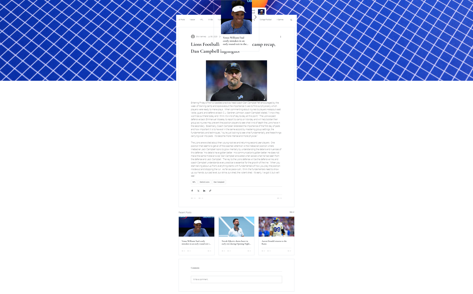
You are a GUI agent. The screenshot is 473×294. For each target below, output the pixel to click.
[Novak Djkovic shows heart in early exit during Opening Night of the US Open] (236, 227)
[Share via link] (210, 190)
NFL (201, 20)
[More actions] (280, 36)
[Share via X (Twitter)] (198, 190)
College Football (266, 20)
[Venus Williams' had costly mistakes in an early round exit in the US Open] (196, 227)
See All (292, 212)
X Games (280, 20)
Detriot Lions (205, 182)
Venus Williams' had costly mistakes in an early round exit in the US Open (196, 242)
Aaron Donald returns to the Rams (274, 242)
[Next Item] (255, 17)
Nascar (192, 20)
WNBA (210, 20)
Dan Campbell (219, 182)
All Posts (182, 20)
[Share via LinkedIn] (204, 190)
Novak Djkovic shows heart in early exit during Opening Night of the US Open (236, 242)
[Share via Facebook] (192, 190)
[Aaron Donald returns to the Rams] (276, 227)
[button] (291, 20)
